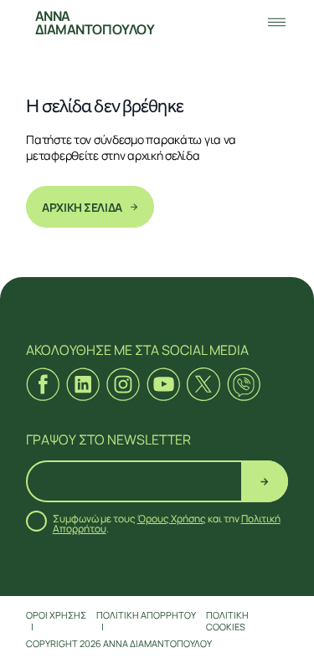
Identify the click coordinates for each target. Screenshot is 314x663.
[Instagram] (123, 384)
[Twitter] (203, 384)
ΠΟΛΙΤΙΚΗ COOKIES (227, 621)
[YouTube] (163, 384)
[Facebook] (42, 384)
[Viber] (243, 384)
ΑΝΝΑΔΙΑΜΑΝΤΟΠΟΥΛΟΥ (94, 23)
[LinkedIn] (83, 384)
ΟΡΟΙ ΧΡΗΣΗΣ (56, 615)
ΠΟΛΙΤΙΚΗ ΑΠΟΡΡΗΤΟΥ (146, 615)
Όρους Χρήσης (171, 518)
